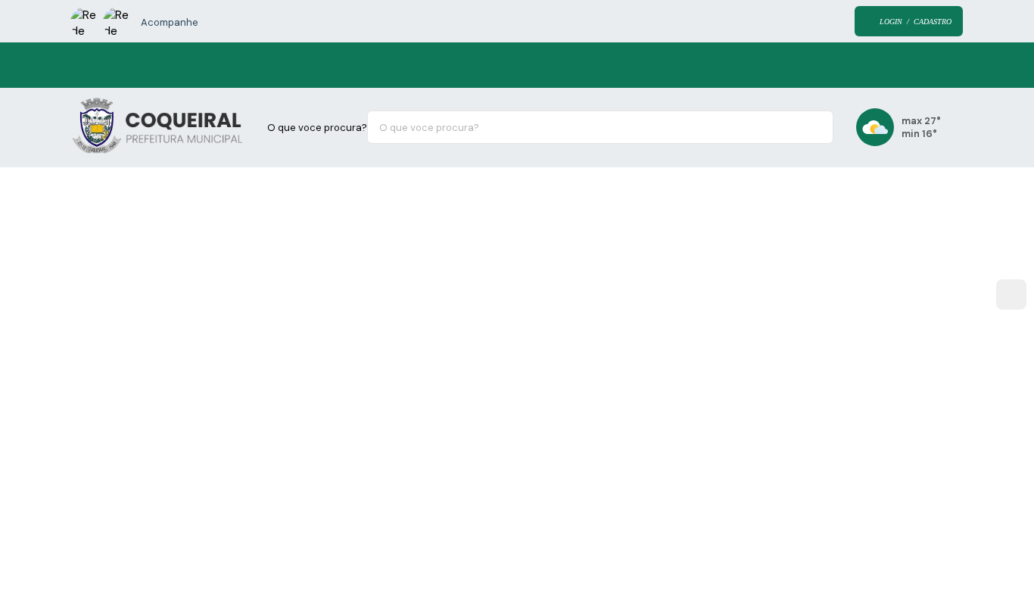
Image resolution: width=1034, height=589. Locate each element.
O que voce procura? (317, 127)
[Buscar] (811, 127)
